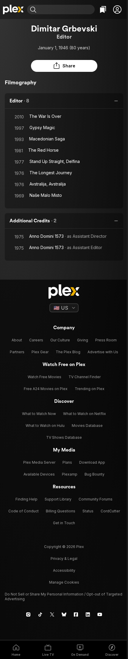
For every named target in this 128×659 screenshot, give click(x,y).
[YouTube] (100, 614)
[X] (52, 614)
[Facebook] (76, 614)
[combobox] (66, 9)
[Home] (13, 9)
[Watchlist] (103, 9)
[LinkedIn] (88, 614)
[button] (117, 9)
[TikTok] (40, 614)
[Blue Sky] (64, 614)
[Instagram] (28, 614)
